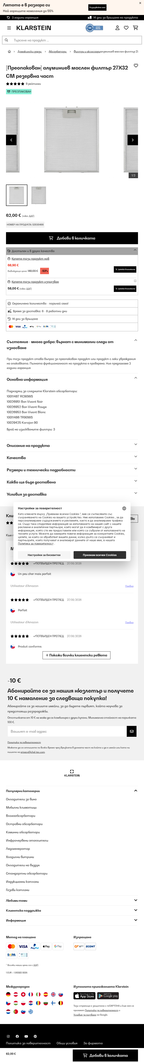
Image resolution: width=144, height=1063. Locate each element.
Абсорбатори (58, 51)
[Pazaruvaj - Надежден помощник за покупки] (94, 27)
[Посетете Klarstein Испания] (46, 994)
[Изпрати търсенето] (6, 40)
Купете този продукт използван (35, 281)
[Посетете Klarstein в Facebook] (17, 1036)
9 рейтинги (33, 83)
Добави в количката (75, 238)
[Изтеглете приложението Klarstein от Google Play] (108, 995)
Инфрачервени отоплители (27, 840)
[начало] (13, 51)
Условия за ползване (85, 1014)
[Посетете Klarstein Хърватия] (30, 1003)
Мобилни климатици (21, 807)
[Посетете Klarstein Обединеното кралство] (53, 994)
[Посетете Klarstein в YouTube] (26, 1036)
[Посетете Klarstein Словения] (23, 1011)
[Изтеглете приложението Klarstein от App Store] (85, 995)
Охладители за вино (21, 799)
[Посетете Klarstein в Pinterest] (35, 1036)
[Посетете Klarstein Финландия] (53, 1003)
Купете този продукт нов (30, 258)
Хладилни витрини (20, 857)
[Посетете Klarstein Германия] (8, 994)
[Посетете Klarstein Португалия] (16, 1011)
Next (133, 140)
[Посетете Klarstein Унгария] (16, 1003)
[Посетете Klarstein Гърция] (30, 1012)
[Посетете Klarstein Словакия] (60, 994)
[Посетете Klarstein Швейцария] (23, 994)
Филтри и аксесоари (87, 51)
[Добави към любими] (136, 66)
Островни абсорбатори (24, 824)
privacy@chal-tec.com (33, 752)
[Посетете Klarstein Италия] (38, 994)
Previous (11, 140)
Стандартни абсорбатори (26, 873)
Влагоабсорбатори (20, 816)
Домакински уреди (30, 51)
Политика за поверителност (24, 742)
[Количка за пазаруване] (135, 28)
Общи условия (67, 1043)
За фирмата (93, 1043)
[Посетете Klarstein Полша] (23, 1003)
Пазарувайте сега (97, 7)
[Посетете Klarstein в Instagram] (8, 1036)
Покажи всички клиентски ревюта (78, 655)
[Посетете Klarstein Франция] (30, 994)
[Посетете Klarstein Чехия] (8, 1003)
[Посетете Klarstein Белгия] (60, 1003)
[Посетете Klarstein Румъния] (38, 1003)
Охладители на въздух (23, 865)
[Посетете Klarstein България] (46, 1003)
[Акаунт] (117, 28)
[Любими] (126, 28)
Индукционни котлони (22, 881)
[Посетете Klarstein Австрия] (16, 994)
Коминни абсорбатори (23, 832)
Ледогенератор (18, 849)
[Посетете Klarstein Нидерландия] (8, 1011)
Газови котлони (17, 890)
